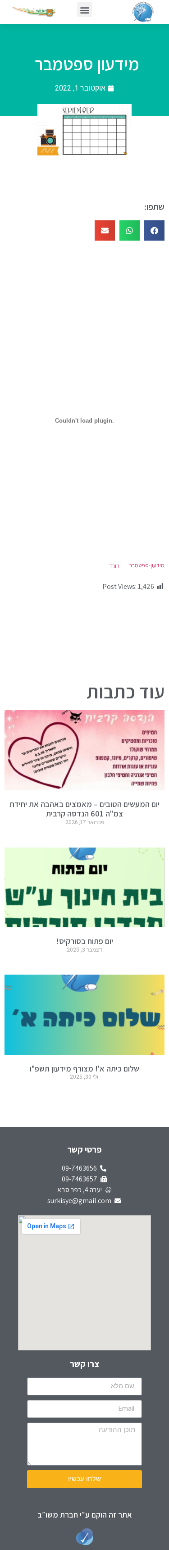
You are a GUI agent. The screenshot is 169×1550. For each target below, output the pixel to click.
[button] (84, 9)
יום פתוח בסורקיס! (84, 941)
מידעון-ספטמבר (146, 566)
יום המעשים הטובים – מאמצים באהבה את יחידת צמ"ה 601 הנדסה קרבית (84, 809)
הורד (114, 566)
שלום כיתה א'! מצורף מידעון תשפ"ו (84, 1068)
